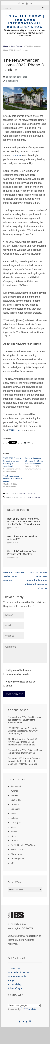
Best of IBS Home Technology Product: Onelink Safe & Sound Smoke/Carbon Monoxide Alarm (24, 521)
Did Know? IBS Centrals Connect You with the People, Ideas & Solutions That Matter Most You (24, 761)
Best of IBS (16, 800)
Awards (14, 791)
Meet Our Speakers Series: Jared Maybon (13, 576)
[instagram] (31, 3)
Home (5, 46)
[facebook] (19, 3)
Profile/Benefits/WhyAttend (23, 845)
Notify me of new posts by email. (20, 683)
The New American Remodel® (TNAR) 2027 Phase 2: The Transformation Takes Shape (22, 742)
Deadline (15, 804)
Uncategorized (18, 859)
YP (12, 863)
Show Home (16, 854)
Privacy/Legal (15, 988)
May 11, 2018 (14, 528)
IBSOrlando (34, 497)
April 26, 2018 (14, 557)
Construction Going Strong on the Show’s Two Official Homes (34, 461)
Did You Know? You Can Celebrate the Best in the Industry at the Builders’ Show (24, 720)
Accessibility (14, 984)
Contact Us (14, 968)
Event (13, 813)
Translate (31, 1009)
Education (15, 809)
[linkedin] (23, 3)
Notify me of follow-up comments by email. (18, 672)
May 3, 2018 (13, 543)
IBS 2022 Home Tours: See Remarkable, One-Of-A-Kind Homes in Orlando (36, 580)
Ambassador (17, 786)
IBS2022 (23, 497)
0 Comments (12, 81)
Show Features (17, 46)
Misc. (13, 827)
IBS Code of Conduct (19, 972)
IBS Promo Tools (17, 976)
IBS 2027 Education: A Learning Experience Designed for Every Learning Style (23, 731)
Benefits (14, 795)
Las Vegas (16, 822)
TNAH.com (14, 430)
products (16, 155)
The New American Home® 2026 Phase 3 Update (12, 478)
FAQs (11, 980)
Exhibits (14, 818)
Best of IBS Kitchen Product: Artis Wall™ (22, 538)
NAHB (14, 831)
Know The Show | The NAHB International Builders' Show (25, 21)
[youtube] (27, 3)
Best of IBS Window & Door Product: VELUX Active (22, 552)
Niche (13, 836)
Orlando (14, 840)
